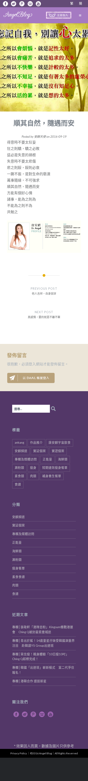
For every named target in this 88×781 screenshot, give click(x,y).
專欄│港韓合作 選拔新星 (29, 681)
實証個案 (39, 451)
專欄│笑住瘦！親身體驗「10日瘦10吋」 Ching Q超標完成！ (41, 656)
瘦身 (33, 467)
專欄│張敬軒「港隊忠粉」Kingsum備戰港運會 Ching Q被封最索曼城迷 (42, 629)
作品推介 (36, 442)
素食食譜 (18, 577)
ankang (19, 442)
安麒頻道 (21, 451)
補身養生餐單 (51, 476)
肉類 (33, 476)
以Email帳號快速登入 (31, 378)
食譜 (18, 484)
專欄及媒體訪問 (26, 459)
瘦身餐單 (18, 568)
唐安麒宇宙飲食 (60, 442)
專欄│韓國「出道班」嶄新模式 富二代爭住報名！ (43, 670)
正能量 (47, 459)
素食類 (19, 476)
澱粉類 (19, 467)
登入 (32, 364)
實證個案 (58, 451)
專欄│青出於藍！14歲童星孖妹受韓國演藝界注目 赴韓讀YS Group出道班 (43, 643)
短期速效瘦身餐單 (54, 467)
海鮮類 (62, 459)
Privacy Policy (18, 753)
